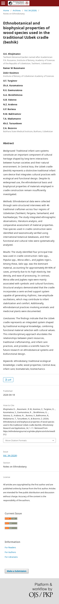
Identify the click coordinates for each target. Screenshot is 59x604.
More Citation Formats (16, 440)
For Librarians (11, 556)
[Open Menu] (3, 3)
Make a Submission (16, 571)
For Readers (10, 547)
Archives (17, 10)
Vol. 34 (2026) (30, 10)
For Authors (10, 552)
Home (6, 10)
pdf (9, 379)
